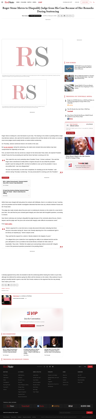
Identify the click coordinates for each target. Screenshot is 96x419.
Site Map (34, 417)
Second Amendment (22, 396)
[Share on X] (59, 16)
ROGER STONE (5, 290)
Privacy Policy (13, 417)
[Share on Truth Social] (61, 16)
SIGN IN (77, 2)
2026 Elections (21, 375)
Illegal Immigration (22, 391)
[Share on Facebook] (64, 16)
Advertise (65, 377)
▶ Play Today (70, 133)
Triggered (50, 381)
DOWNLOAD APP (67, 2)
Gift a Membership (82, 377)
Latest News (5, 377)
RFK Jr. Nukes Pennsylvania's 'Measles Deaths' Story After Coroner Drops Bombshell (10, 351)
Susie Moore (35, 379)
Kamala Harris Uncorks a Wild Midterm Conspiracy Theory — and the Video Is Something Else (52, 351)
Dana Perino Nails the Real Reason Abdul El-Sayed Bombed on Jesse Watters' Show (80, 115)
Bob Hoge (35, 389)
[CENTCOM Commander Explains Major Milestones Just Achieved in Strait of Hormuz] (69, 68)
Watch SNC (80, 382)
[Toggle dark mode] (94, 2)
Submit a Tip (65, 382)
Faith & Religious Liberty (23, 384)
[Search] (91, 2)
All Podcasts (50, 386)
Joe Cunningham (36, 382)
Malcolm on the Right (52, 375)
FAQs (85, 366)
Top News (5, 375)
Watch (4, 379)
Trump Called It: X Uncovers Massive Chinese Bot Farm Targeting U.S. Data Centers (84, 87)
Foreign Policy (21, 387)
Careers (64, 379)
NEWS (18, 2)
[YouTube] (53, 366)
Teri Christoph (6, 355)
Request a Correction (27, 417)
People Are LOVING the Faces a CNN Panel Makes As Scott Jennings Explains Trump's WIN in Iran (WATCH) (80, 101)
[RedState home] (8, 367)
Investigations (6, 382)
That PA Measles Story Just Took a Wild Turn (78, 109)
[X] (44, 366)
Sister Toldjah (36, 391)
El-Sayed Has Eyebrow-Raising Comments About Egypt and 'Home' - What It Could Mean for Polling (32, 351)
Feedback (19, 417)
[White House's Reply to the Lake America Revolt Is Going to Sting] (79, 145)
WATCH (29, 2)
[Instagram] (47, 366)
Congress (20, 377)
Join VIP (90, 366)
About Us (65, 375)
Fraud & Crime (21, 389)
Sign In (80, 366)
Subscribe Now (40, 325)
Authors (5, 389)
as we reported (8, 147)
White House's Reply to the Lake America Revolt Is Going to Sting (78, 157)
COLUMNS (23, 2)
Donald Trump (21, 379)
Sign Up (90, 412)
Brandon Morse (36, 384)
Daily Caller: (8, 224)
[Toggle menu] (2, 2)
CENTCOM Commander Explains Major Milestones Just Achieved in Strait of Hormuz (83, 67)
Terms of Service (6, 417)
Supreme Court (21, 394)
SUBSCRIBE (85, 2)
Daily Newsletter (81, 379)
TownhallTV (5, 387)
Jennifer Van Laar (37, 377)
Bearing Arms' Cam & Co (53, 384)
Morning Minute (6, 384)
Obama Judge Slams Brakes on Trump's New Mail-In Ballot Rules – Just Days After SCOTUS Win (84, 77)
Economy (20, 382)
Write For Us (65, 384)
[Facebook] (50, 366)
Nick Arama (25, 15)
